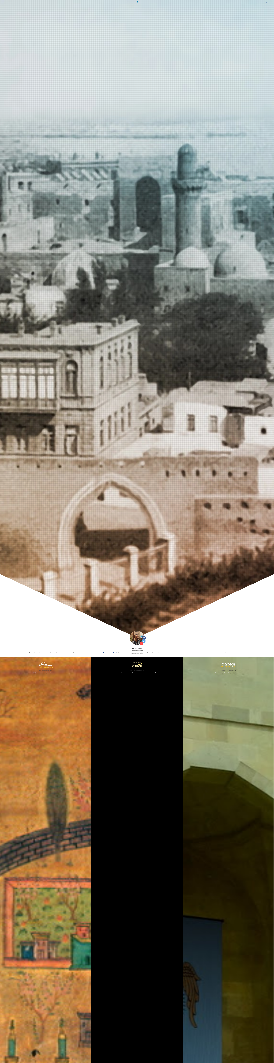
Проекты (4, 2)
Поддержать (269, 2)
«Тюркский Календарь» (133, 652)
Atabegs (112, 652)
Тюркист (89, 652)
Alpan (116, 652)
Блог (8, 2)
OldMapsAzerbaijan (105, 652)
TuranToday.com (96, 652)
